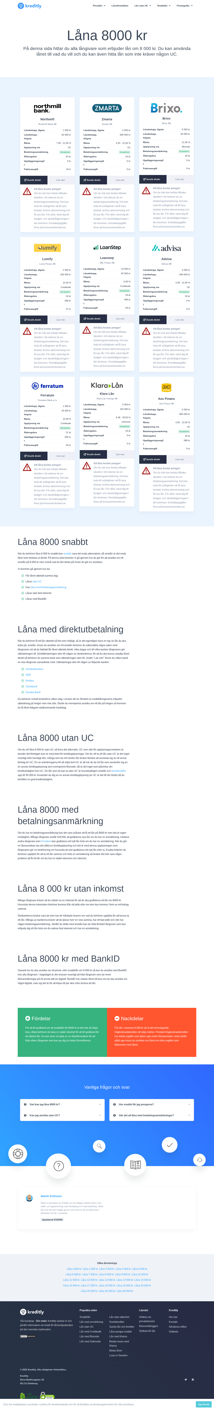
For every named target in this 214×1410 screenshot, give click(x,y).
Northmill (47, 119)
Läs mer (60, 180)
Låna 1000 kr (74, 1269)
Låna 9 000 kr (122, 1274)
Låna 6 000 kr (73, 1274)
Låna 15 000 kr (142, 1280)
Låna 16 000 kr (71, 1285)
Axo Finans (166, 398)
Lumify (47, 259)
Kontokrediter (116, 1322)
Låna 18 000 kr (107, 1285)
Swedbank (31, 686)
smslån (67, 553)
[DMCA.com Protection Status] (28, 1336)
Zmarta (107, 119)
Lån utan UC (87, 1326)
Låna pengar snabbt (120, 1331)
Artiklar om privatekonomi (147, 1319)
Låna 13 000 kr (107, 1280)
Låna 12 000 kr (89, 1280)
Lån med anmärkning (91, 1322)
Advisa (166, 259)
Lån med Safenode (90, 1341)
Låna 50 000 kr (125, 1291)
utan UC (37, 581)
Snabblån (85, 1317)
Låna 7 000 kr (89, 1274)
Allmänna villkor (178, 1326)
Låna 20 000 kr (142, 1285)
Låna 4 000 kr (123, 1269)
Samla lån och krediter (121, 1326)
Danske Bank (33, 692)
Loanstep (107, 258)
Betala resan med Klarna (119, 1343)
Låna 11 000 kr (71, 1280)
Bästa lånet (115, 1350)
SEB (28, 675)
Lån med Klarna (118, 1336)
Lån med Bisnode (89, 1336)
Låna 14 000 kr (125, 1280)
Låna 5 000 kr (139, 1269)
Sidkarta (173, 1331)
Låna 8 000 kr (106, 1274)
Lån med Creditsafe (90, 1331)
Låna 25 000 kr (89, 1291)
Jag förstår (203, 1404)
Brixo (166, 118)
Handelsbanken (34, 669)
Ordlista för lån (147, 1331)
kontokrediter (119, 771)
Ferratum (47, 395)
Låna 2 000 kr (90, 1269)
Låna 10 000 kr (140, 1274)
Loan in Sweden (118, 1355)
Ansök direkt (34, 180)
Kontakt (173, 1322)
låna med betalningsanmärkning (48, 587)
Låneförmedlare (120, 5)
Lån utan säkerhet (119, 1317)
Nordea (30, 680)
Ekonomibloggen (148, 1326)
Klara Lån (107, 393)
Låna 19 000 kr (125, 1285)
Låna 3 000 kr (106, 1269)
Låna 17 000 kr (89, 1285)
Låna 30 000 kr (107, 1291)
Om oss (173, 1317)
